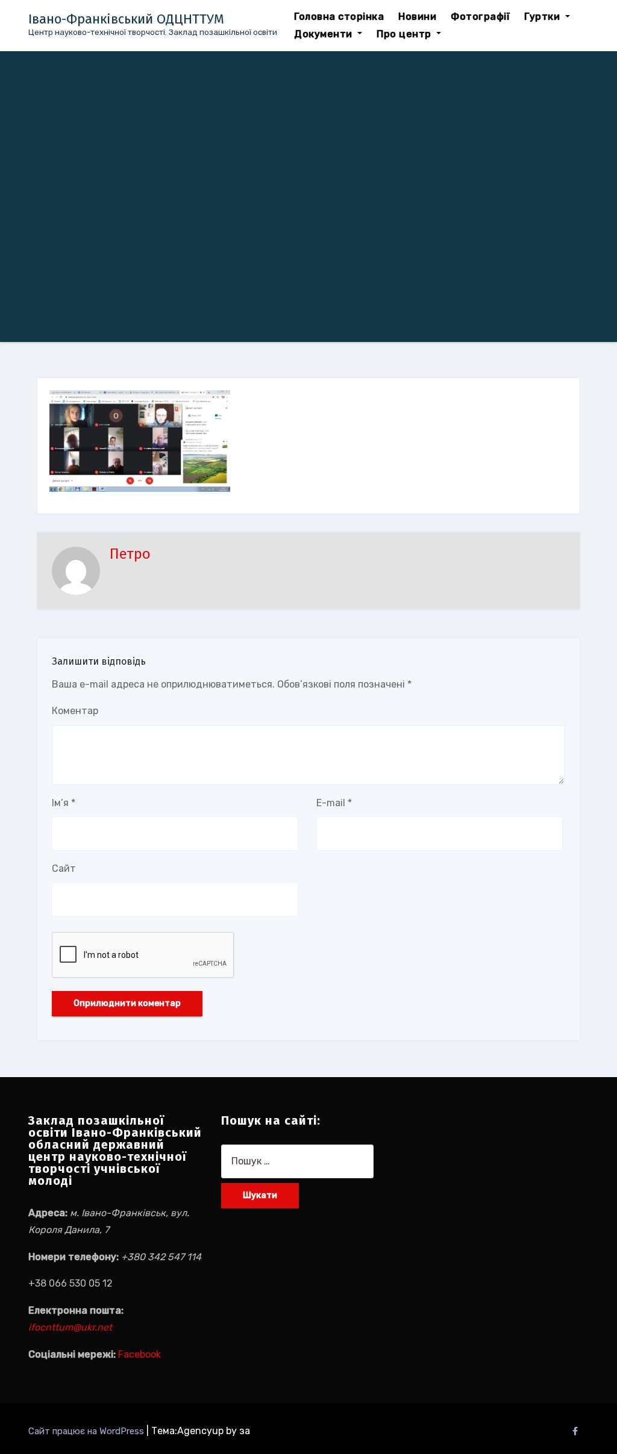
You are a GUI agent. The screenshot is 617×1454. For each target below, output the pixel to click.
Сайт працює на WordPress (87, 1431)
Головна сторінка (339, 16)
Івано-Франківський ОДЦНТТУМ (126, 19)
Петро (130, 553)
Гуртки (543, 16)
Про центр (405, 34)
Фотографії (480, 16)
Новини (417, 16)
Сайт (64, 868)
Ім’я (63, 803)
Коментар (75, 710)
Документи (324, 34)
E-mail (334, 803)
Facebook (139, 1354)
